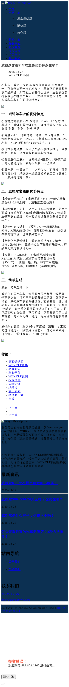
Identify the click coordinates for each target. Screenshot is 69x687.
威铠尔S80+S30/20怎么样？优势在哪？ (32, 499)
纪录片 (13, 387)
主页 (11, 9)
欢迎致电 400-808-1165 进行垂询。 (31, 665)
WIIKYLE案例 (18, 376)
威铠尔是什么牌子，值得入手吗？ (27, 515)
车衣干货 (14, 372)
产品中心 (14, 12)
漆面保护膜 (24, 18)
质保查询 (14, 47)
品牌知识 (14, 368)
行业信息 (14, 380)
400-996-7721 (10, 593)
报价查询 (14, 50)
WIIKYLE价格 (18, 365)
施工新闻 (14, 391)
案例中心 (14, 43)
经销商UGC (16, 395)
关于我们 (14, 58)
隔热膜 (21, 25)
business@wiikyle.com (15, 599)
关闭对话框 (8, 676)
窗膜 (11, 398)
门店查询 (14, 54)
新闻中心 (14, 39)
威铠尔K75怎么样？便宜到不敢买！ (29, 483)
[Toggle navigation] (2, 3)
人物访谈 (14, 383)
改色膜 (21, 32)
